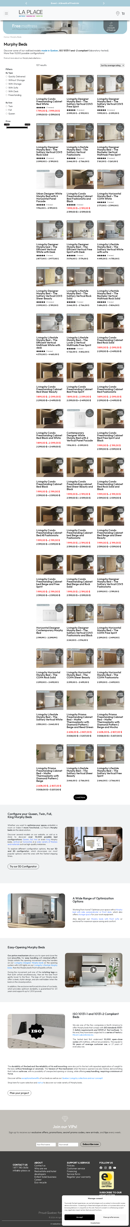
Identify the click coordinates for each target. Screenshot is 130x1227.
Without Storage (16, 80)
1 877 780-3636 (20, 1167)
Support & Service (78, 1162)
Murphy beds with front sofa (105, 919)
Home (6, 37)
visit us (40, 1082)
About (38, 1162)
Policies (71, 1165)
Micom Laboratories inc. (83, 1035)
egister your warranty (79, 1176)
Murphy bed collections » (32, 58)
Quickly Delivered (16, 76)
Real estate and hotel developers (45, 1173)
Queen (11, 113)
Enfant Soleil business (45, 1176)
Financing (72, 1171)
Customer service (76, 1168)
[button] (26, 3)
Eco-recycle (40, 1182)
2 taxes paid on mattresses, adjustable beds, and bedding (65, 3)
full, (31, 839)
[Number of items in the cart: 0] (123, 13)
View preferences (111, 1217)
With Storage (14, 84)
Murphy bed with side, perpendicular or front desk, (97, 910)
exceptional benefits (30, 1078)
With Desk (13, 91)
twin (35, 839)
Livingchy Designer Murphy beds (28, 962)
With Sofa (13, 87)
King (48, 839)
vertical (16, 842)
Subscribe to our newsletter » (110, 1194)
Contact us (20, 1164)
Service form (73, 1174)
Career (38, 1179)
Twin (10, 106)
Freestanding (14, 95)
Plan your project (19, 1093)
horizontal (27, 842)
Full (10, 110)
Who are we (40, 1168)
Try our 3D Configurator (23, 866)
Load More (80, 797)
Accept (79, 1217)
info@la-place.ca (21, 1170)
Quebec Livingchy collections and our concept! (82, 1078)
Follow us (106, 1162)
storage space (84, 914)
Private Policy (95, 1223)
